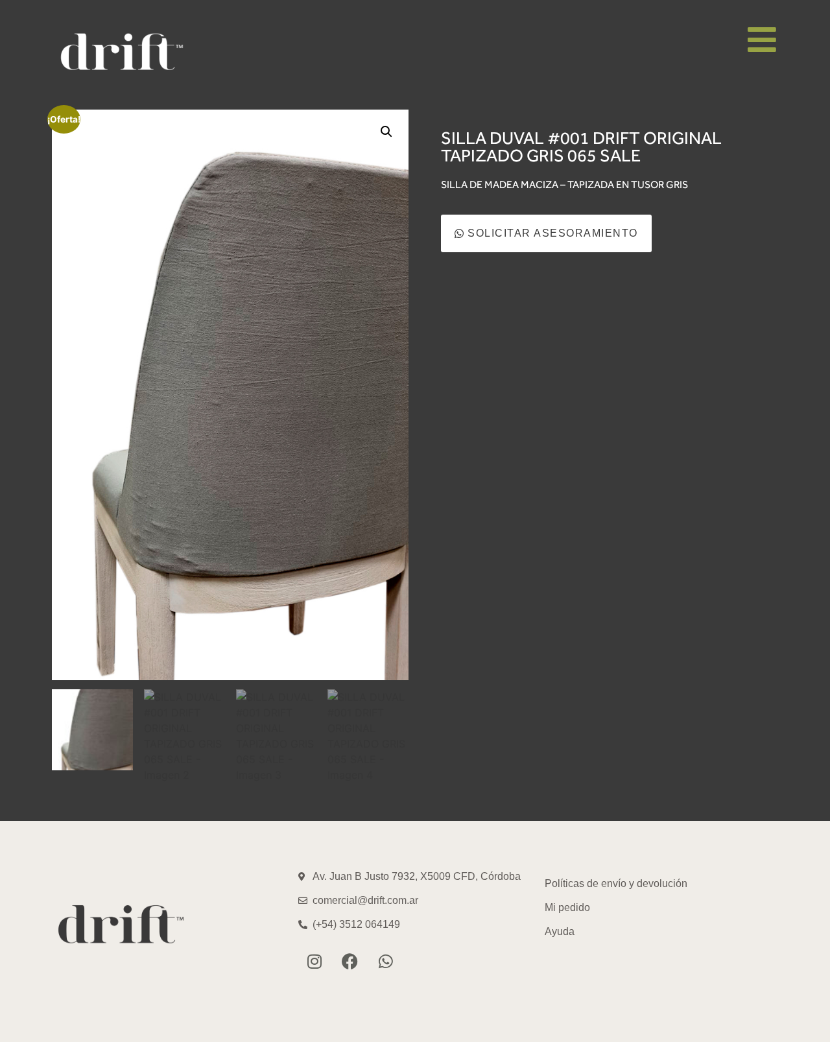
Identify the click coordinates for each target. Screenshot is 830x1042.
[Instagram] (314, 961)
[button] (386, 131)
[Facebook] (350, 961)
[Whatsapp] (386, 961)
